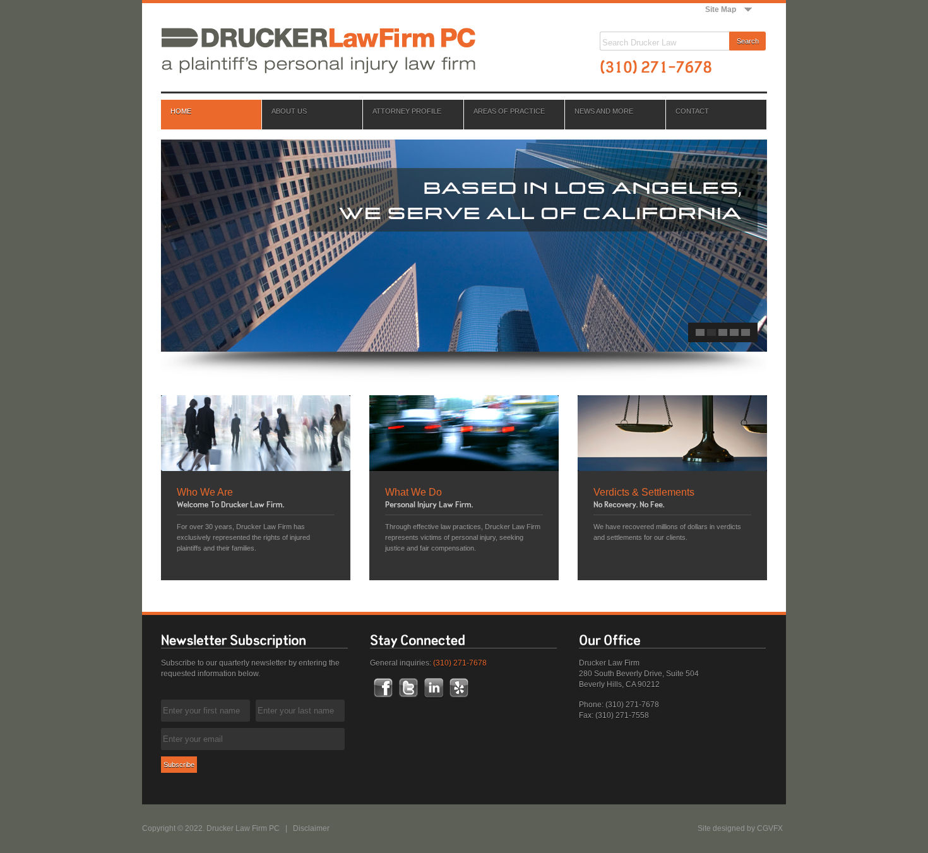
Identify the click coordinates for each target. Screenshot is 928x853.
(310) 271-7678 (460, 663)
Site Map (720, 9)
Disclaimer (311, 828)
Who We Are (205, 492)
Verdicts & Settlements (643, 492)
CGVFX (770, 828)
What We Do (413, 492)
